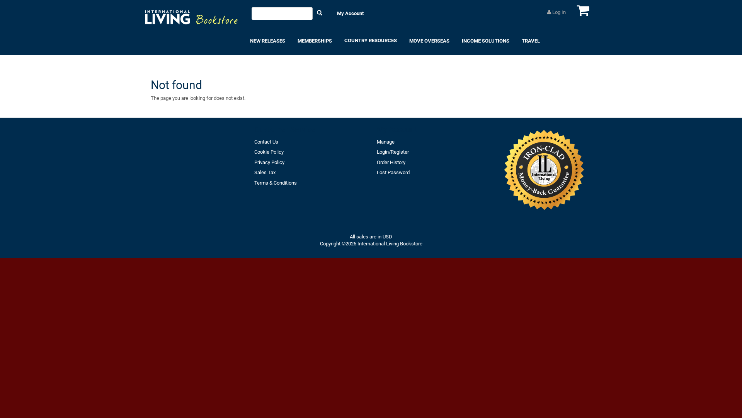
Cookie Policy (269, 152)
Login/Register (393, 152)
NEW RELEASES (267, 41)
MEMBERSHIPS (315, 41)
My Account (350, 13)
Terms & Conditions (275, 183)
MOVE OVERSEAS (429, 41)
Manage (386, 142)
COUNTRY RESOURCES (370, 40)
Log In (558, 12)
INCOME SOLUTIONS (485, 41)
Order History (391, 162)
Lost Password (393, 172)
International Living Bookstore (389, 244)
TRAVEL (531, 41)
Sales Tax (265, 172)
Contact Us (266, 142)
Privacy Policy (269, 162)
